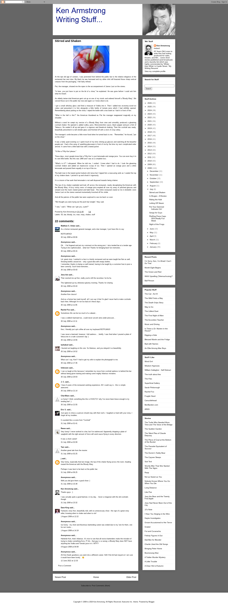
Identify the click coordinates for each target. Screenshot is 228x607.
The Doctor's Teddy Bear (155, 453)
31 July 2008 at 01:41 (69, 423)
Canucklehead (151, 400)
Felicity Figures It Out (153, 536)
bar (65, 215)
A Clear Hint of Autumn (154, 566)
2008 (150, 168)
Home (96, 577)
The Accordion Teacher (154, 320)
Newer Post (60, 577)
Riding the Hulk (155, 199)
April (152, 236)
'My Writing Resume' (158, 67)
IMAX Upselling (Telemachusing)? (159, 276)
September (155, 182)
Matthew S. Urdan (68, 226)
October (153, 178)
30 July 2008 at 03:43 (69, 270)
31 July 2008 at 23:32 (69, 503)
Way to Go (149, 307)
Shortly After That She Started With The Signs (157, 467)
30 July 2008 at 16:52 (69, 351)
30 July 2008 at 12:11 (69, 321)
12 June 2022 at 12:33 (69, 561)
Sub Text (148, 461)
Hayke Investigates (152, 518)
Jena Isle (64, 275)
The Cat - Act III (151, 294)
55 (62, 215)
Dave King (65, 508)
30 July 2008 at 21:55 (69, 405)
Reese (63, 428)
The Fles (148, 379)
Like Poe (148, 492)
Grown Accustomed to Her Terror (158, 522)
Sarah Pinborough (152, 387)
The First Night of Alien (154, 315)
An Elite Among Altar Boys (155, 348)
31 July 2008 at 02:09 (69, 442)
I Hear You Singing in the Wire (157, 514)
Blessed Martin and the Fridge (157, 339)
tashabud (64, 345)
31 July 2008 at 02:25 (69, 454)
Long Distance (151, 488)
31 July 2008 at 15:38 (69, 484)
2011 (150, 157)
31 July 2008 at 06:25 (69, 472)
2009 (150, 164)
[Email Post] (89, 212)
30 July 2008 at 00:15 (69, 251)
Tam (62, 447)
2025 (150, 107)
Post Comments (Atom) (101, 586)
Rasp (147, 472)
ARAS (147, 409)
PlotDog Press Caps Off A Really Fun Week (157, 218)
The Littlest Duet (151, 311)
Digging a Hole (151, 335)
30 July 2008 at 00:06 (69, 237)
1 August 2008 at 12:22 (70, 516)
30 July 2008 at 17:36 (69, 363)
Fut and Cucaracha (153, 531)
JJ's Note (148, 509)
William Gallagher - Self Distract (158, 370)
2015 (150, 143)
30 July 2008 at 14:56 (69, 340)
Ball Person (149, 281)
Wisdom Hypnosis (152, 366)
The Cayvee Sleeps (153, 457)
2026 (150, 103)
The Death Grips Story (154, 303)
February (154, 243)
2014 (150, 146)
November (154, 175)
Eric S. (63, 410)
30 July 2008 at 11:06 (69, 305)
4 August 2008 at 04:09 (70, 547)
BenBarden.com (151, 405)
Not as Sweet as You (153, 477)
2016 (150, 139)
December (154, 171)
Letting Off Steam (156, 203)
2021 (150, 121)
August (153, 186)
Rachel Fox (65, 310)
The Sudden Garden (153, 429)
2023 (150, 114)
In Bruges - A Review (158, 196)
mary (82, 215)
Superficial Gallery (152, 383)
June (152, 229)
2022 (150, 117)
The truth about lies (153, 374)
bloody (69, 215)
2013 (150, 150)
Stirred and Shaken (157, 192)
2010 (150, 161)
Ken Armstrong (67, 489)
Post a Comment (64, 566)
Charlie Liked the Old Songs (156, 544)
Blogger (151, 602)
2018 (150, 132)
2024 (150, 110)
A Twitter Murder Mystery (155, 557)
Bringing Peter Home (153, 548)
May (152, 232)
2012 (150, 153)
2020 (150, 125)
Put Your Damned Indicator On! (156, 208)
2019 (150, 128)
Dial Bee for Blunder (153, 540)
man (78, 215)
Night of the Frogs (156, 224)
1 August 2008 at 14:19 (70, 530)
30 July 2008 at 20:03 (69, 377)
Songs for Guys (155, 213)
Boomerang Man (152, 553)
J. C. (63, 382)
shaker (88, 215)
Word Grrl (149, 361)
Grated (147, 527)
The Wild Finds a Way (154, 298)
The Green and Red (153, 272)
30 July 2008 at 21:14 (69, 391)
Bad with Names (151, 344)
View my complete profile (155, 71)
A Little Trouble (151, 561)
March (153, 240)
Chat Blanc (65, 396)
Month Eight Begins (153, 268)
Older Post (131, 577)
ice (74, 215)
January (153, 247)
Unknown (64, 368)
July (152, 189)
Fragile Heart (150, 396)
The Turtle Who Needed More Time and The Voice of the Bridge (158, 423)
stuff (93, 215)
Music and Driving (152, 324)
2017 (150, 135)
